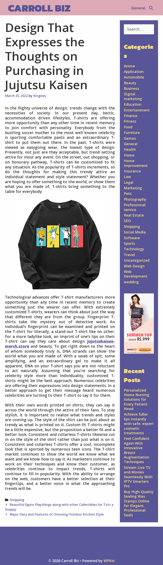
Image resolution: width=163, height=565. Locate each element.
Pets (128, 193)
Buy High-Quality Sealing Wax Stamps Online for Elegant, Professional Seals (139, 503)
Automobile (134, 77)
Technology (134, 249)
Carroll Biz (39, 8)
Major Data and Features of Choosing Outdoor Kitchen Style (57, 514)
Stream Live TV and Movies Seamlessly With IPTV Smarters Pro (138, 477)
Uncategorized (136, 260)
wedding (131, 282)
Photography (135, 199)
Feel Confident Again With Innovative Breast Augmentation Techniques (136, 450)
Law (127, 176)
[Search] (151, 8)
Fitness (130, 121)
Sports (129, 243)
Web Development (135, 274)
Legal (128, 182)
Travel (129, 254)
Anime (129, 66)
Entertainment (137, 110)
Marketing (133, 188)
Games (130, 138)
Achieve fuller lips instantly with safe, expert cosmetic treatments (139, 423)
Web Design (134, 266)
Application (134, 71)
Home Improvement (136, 163)
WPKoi (109, 560)
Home (129, 155)
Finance (130, 115)
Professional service (135, 207)
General (138, 8)
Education (132, 104)
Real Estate (134, 215)
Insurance (132, 171)
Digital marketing (133, 96)
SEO (127, 220)
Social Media (135, 232)
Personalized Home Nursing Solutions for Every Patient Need (136, 399)
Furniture (132, 132)
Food (128, 127)
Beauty (130, 82)
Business (131, 88)
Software (132, 237)
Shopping (17, 500)
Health (130, 149)
